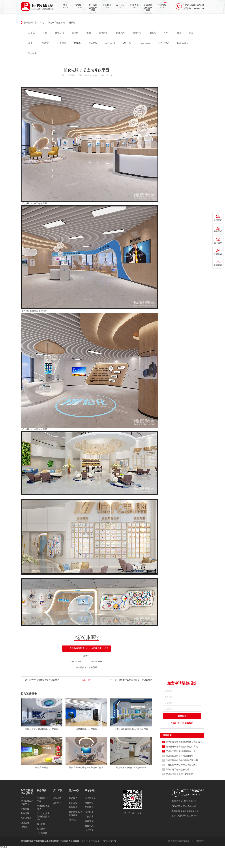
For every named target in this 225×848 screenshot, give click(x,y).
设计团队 (120, 6)
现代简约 (45, 43)
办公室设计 (90, 830)
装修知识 (89, 821)
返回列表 (86, 680)
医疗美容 (103, 33)
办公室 (31, 33)
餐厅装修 (137, 33)
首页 (65, 6)
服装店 (153, 33)
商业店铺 (41, 824)
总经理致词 (26, 818)
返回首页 (73, 819)
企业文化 (25, 823)
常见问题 (89, 812)
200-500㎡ (145, 43)
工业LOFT (110, 43)
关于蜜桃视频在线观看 (93, 8)
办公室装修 (71, 75)
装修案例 (106, 6)
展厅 (191, 33)
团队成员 (57, 803)
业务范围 (25, 813)
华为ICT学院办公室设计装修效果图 (135, 680)
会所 (179, 33)
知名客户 (73, 798)
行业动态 (89, 826)
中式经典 (93, 43)
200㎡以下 (128, 43)
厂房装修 (89, 807)
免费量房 (218, 220)
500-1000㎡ (163, 43)
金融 (88, 33)
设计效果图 (42, 833)
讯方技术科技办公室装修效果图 (44, 680)
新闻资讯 (134, 6)
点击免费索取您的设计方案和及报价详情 (88, 648)
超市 (30, 43)
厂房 (45, 33)
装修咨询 (218, 254)
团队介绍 (57, 798)
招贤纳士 (25, 827)
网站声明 (200, 841)
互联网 (75, 33)
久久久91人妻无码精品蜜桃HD (43, 816)
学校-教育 (120, 33)
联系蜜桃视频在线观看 (148, 8)
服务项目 (79, 6)
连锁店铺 (59, 33)
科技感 (72, 22)
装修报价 (162, 6)
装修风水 (89, 816)
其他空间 (41, 829)
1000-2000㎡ (182, 43)
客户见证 (73, 803)
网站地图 (3, 847)
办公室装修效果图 (56, 22)
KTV (166, 33)
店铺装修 (89, 803)
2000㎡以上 (33, 53)
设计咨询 (218, 243)
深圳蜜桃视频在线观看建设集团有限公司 (40, 841)
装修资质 (25, 809)
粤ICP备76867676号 (107, 841)
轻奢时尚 (61, 43)
